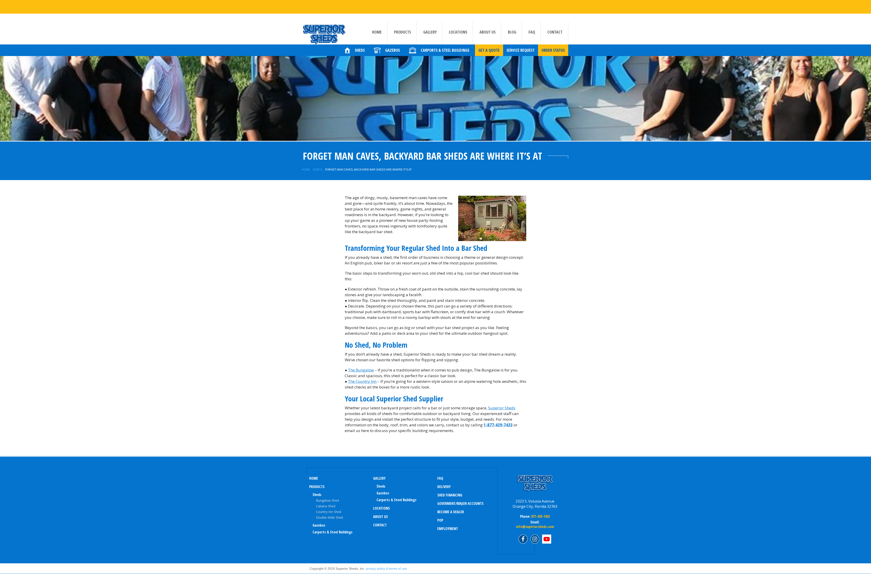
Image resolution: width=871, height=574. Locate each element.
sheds (381, 486)
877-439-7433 (540, 516)
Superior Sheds (501, 407)
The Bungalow (361, 370)
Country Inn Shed (328, 512)
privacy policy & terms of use (386, 568)
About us (488, 32)
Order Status (553, 50)
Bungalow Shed (327, 500)
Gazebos (319, 525)
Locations (458, 32)
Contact (555, 32)
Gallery (430, 32)
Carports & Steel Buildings (332, 532)
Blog (512, 32)
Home (377, 32)
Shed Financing (449, 495)
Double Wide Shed (329, 517)
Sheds (317, 169)
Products (402, 32)
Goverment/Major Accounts (460, 503)
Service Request (520, 50)
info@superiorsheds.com (535, 526)
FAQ (531, 32)
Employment (447, 528)
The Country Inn (362, 381)
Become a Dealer (450, 511)
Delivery (444, 486)
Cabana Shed (325, 506)
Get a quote (489, 50)
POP (440, 520)
